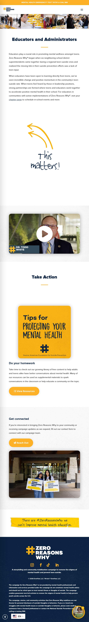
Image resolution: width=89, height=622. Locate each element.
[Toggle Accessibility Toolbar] (5, 617)
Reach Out (23, 442)
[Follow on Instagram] (32, 564)
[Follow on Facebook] (40, 564)
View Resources (26, 391)
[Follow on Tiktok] (48, 564)
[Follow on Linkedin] (56, 564)
